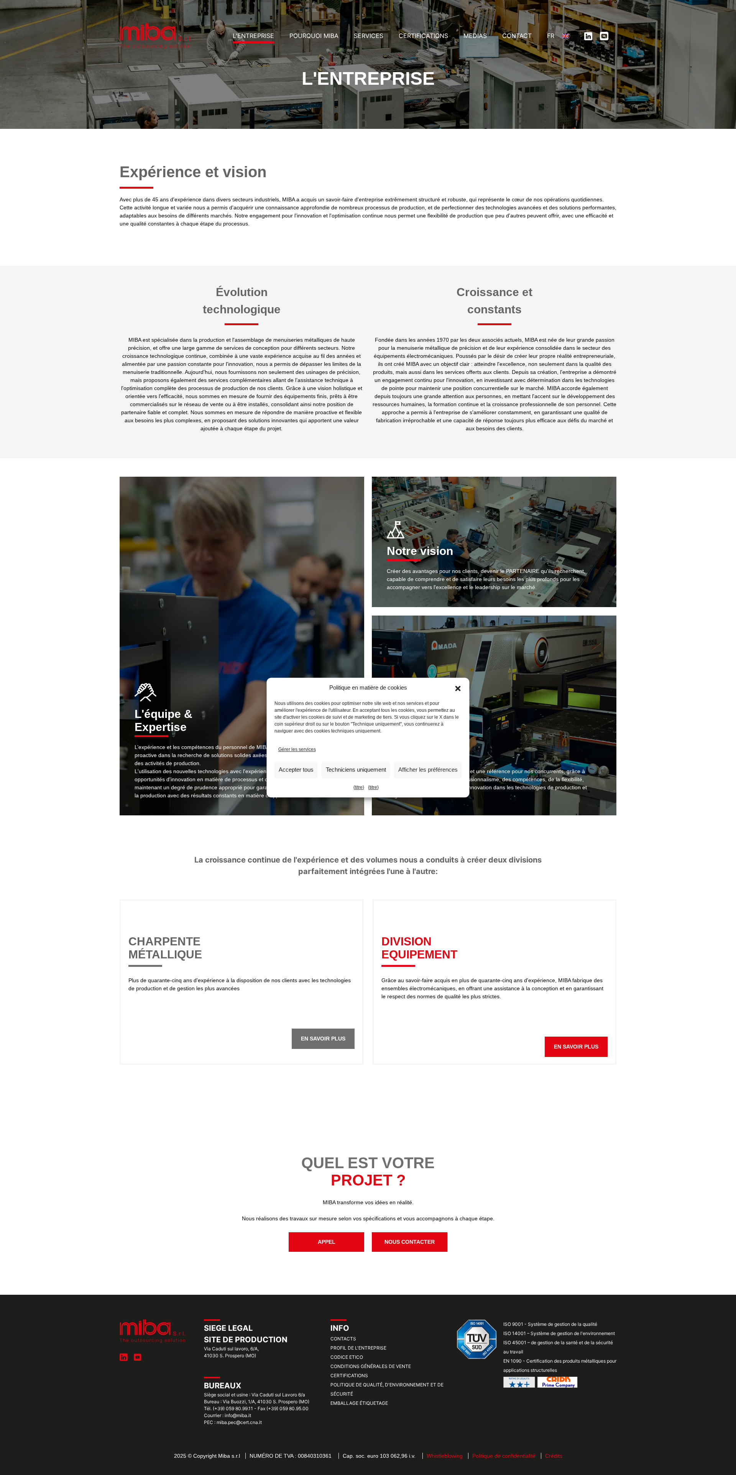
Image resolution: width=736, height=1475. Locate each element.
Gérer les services (297, 749)
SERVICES (368, 36)
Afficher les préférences (428, 769)
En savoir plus (323, 1038)
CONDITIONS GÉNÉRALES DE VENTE (370, 1366)
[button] (458, 688)
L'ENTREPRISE (253, 36)
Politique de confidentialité (504, 1456)
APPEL (326, 1242)
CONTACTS (343, 1339)
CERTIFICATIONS (423, 36)
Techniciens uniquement (356, 769)
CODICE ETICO (346, 1357)
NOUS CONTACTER (409, 1242)
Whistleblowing (445, 1456)
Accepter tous (296, 769)
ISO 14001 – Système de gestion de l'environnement (559, 1333)
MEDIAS (475, 36)
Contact (517, 36)
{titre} (358, 787)
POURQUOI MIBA (313, 36)
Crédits (553, 1456)
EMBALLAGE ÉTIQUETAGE (359, 1403)
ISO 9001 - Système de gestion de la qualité (550, 1324)
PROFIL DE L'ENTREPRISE (358, 1348)
